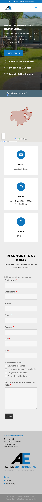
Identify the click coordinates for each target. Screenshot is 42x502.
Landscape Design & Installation (22, 369)
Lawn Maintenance (16, 366)
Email (8, 315)
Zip (7, 350)
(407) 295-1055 (14, 2)
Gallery (8, 480)
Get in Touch (14, 53)
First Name (11, 280)
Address (9, 327)
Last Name (11, 291)
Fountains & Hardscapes (19, 376)
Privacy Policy (10, 484)
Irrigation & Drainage (17, 373)
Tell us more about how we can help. (20, 383)
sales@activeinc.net (21, 169)
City (7, 338)
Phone (8, 303)
